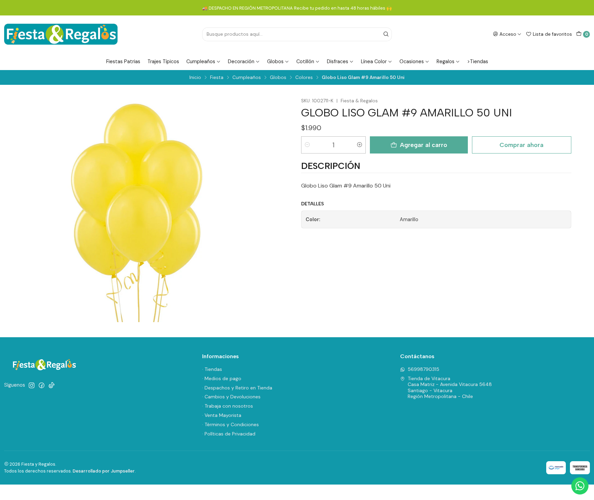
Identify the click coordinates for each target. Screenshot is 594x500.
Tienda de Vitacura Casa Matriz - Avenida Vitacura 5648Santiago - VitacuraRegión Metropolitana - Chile (450, 387)
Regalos (445, 61)
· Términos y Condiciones (230, 424)
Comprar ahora (521, 144)
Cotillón (305, 61)
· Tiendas (212, 369)
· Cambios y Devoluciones (231, 397)
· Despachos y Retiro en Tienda (237, 388)
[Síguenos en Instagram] (31, 385)
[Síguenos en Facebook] (41, 385)
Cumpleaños (200, 61)
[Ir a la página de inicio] (61, 34)
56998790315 (423, 369)
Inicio (195, 77)
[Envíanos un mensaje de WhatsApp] (579, 486)
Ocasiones (411, 61)
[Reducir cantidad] (307, 145)
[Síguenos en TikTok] (51, 385)
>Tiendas (477, 61)
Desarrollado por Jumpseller (104, 471)
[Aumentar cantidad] (359, 145)
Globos (275, 61)
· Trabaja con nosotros (227, 406)
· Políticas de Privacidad (228, 434)
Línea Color (374, 61)
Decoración (241, 61)
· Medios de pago (221, 378)
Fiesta (216, 77)
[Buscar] (386, 34)
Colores (304, 77)
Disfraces (337, 61)
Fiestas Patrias (123, 61)
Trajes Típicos (163, 61)
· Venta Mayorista (221, 415)
